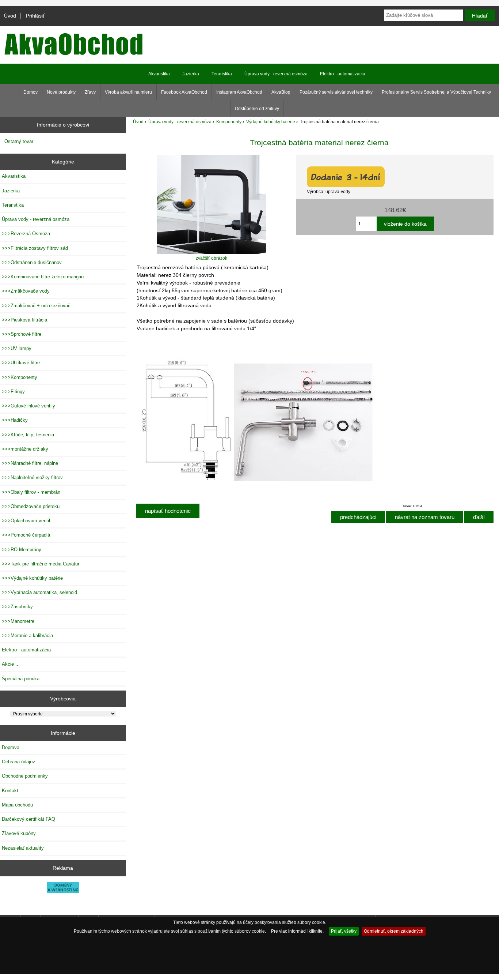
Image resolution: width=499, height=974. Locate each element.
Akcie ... (11, 664)
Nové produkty (61, 92)
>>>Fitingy (13, 391)
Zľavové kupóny (19, 833)
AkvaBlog (280, 92)
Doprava (10, 747)
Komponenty (228, 121)
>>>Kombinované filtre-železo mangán (43, 276)
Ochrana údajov (18, 761)
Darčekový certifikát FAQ (28, 819)
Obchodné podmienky (25, 776)
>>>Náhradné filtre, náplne (30, 463)
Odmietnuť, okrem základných (393, 931)
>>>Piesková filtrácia (24, 320)
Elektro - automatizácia (342, 73)
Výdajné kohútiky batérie (270, 121)
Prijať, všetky (344, 931)
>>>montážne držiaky (25, 449)
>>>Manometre (18, 621)
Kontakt (10, 790)
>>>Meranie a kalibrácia (27, 635)
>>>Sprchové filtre (21, 334)
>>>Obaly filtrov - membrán (31, 492)
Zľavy (90, 92)
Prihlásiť (35, 16)
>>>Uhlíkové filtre (21, 362)
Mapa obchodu (17, 805)
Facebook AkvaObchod (184, 92)
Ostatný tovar (18, 141)
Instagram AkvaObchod (239, 92)
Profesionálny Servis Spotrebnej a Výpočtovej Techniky (436, 92)
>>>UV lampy (16, 348)
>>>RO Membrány (21, 549)
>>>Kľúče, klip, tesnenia (28, 434)
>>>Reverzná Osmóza (26, 233)
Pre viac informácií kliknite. (297, 931)
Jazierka (190, 73)
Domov (30, 92)
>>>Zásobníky (17, 606)
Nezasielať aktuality (23, 848)
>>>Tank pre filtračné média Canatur (40, 564)
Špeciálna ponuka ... (23, 678)
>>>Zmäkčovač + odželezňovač (36, 305)
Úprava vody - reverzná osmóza (180, 121)
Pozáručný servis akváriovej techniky (336, 92)
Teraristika (222, 73)
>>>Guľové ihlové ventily (28, 406)
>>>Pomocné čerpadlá (26, 535)
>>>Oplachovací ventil (26, 520)
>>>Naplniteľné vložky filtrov (32, 477)
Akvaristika (159, 73)
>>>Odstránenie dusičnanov (32, 262)
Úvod (10, 16)
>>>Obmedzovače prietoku (31, 506)
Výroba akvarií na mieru (128, 92)
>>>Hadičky (15, 420)
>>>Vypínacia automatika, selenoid (39, 592)
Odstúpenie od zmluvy (257, 108)
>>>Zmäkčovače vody (26, 291)
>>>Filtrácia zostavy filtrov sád (35, 248)
